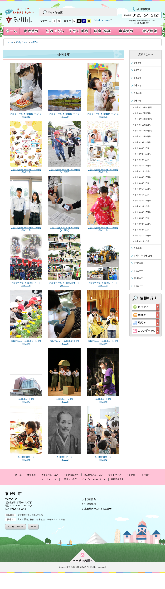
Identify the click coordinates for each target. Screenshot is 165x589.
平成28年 (138, 278)
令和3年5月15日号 (143, 189)
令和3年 (34, 42)
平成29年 (138, 270)
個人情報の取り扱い (93, 475)
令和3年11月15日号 (143, 119)
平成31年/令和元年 (143, 255)
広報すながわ (22, 42)
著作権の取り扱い (49, 475)
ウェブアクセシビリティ (93, 479)
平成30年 (138, 263)
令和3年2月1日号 (142, 230)
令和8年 (138, 62)
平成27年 (138, 286)
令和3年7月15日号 (143, 166)
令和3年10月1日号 (143, 136)
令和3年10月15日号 (143, 131)
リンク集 (131, 475)
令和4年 (138, 93)
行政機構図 (90, 504)
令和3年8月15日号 (143, 154)
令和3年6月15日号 (143, 177)
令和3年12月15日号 (143, 107)
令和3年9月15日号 (143, 142)
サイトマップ (114, 475)
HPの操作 (145, 475)
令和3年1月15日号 (143, 235)
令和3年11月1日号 (143, 125)
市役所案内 (90, 499)
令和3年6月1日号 (142, 183)
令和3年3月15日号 (143, 212)
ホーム (10, 42)
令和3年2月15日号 (143, 224)
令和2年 (138, 248)
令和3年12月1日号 (143, 113)
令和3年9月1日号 (142, 148)
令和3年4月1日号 (142, 206)
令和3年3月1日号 (142, 218)
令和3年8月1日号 (142, 160)
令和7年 (138, 70)
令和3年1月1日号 (142, 241)
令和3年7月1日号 (142, 171)
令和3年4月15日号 (143, 201)
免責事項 (31, 475)
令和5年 (138, 85)
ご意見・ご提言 (69, 479)
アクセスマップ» (15, 526)
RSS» (33, 526)
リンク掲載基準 (71, 475)
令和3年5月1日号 (142, 195)
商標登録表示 (117, 479)
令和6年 (138, 78)
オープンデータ (49, 479)
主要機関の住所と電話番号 (98, 508)
